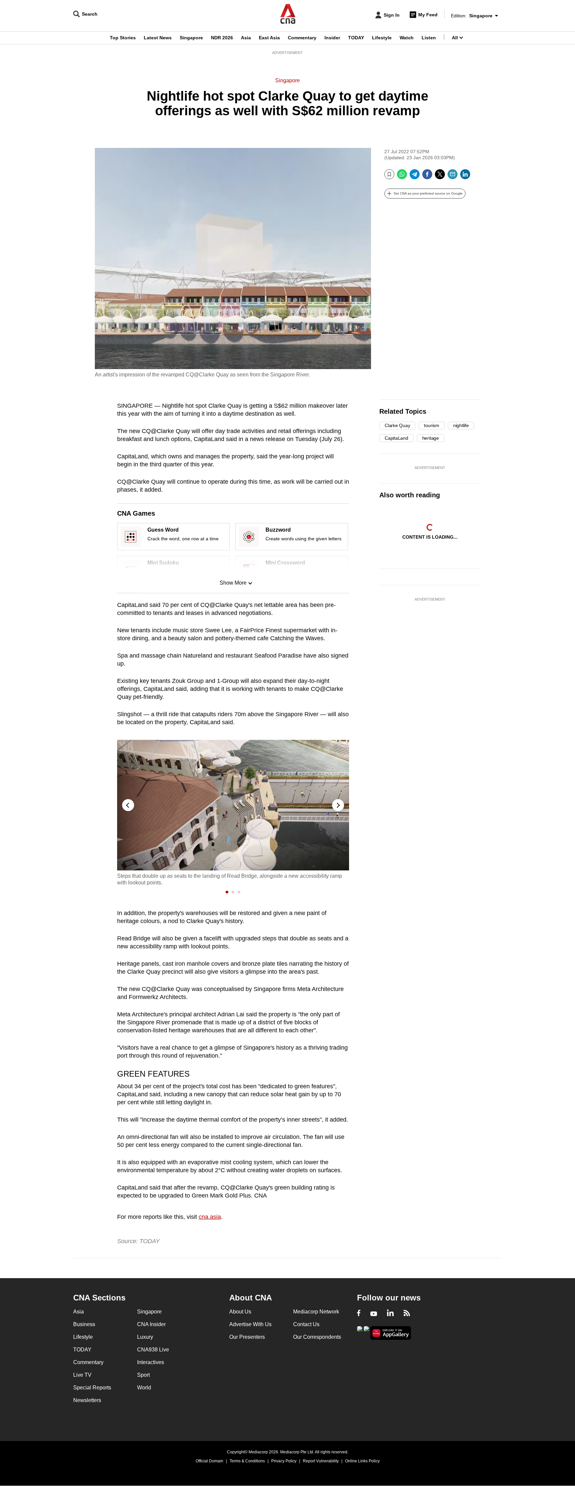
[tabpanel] (233, 813)
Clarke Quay (397, 425)
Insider (332, 37)
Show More (233, 583)
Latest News (158, 37)
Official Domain (209, 1461)
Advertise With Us (250, 1324)
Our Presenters (247, 1337)
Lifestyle (382, 37)
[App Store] (366, 1332)
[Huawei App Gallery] (390, 1333)
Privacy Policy (283, 1461)
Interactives (150, 1362)
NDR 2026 (222, 37)
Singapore (191, 37)
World (144, 1387)
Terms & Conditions (247, 1461)
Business (84, 1324)
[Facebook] (427, 176)
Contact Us (306, 1324)
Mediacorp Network (316, 1311)
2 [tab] (234, 892)
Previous (128, 805)
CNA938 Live (153, 1349)
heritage (430, 438)
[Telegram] (415, 176)
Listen (429, 37)
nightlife (461, 425)
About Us (240, 1311)
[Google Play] (359, 1332)
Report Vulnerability (321, 1461)
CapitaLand (396, 438)
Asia (246, 37)
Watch (407, 37)
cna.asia (210, 1217)
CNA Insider (151, 1324)
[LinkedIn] (465, 176)
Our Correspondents (317, 1337)
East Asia (269, 37)
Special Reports (92, 1387)
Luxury (145, 1337)
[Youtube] (373, 1313)
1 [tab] (228, 892)
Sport (143, 1375)
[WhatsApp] (402, 176)
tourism (431, 425)
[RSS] (407, 1313)
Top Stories (123, 37)
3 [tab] (240, 892)
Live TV (82, 1375)
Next (338, 805)
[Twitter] (440, 176)
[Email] (453, 176)
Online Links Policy (362, 1461)
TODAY (356, 37)
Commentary (302, 37)
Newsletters (87, 1400)
